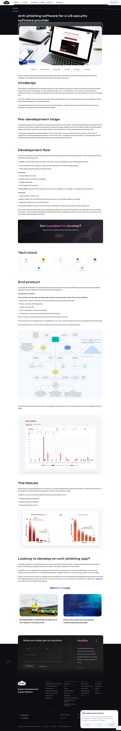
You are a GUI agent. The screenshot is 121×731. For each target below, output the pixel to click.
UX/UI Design (49, 698)
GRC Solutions (67, 695)
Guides (96, 690)
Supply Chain (67, 683)
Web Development (50, 688)
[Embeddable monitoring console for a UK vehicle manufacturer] (39, 616)
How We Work (84, 688)
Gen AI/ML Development (51, 686)
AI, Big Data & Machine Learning (69, 701)
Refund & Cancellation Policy (64, 726)
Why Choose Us (84, 683)
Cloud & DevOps (49, 695)
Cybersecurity (67, 693)
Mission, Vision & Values (87, 686)
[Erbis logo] (6, 2)
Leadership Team (85, 693)
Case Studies (98, 683)
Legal (65, 686)
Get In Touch (60, 235)
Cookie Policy (59, 661)
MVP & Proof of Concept (51, 693)
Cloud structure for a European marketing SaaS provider (78, 621)
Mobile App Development (52, 690)
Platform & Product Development (54, 683)
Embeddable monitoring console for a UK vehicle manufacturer (38, 621)
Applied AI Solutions (69, 690)
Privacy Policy (54, 661)
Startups (66, 688)
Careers (83, 695)
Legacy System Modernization (71, 698)
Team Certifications (85, 690)
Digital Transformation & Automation (70, 705)
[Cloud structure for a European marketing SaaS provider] (82, 616)
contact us (99, 579)
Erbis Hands (98, 693)
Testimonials (98, 686)
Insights (97, 688)
